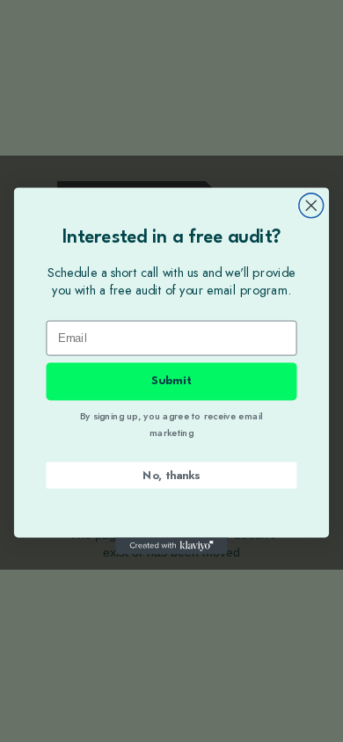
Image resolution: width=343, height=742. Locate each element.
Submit (171, 381)
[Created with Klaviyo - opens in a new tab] (171, 545)
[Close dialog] (311, 205)
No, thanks (171, 475)
